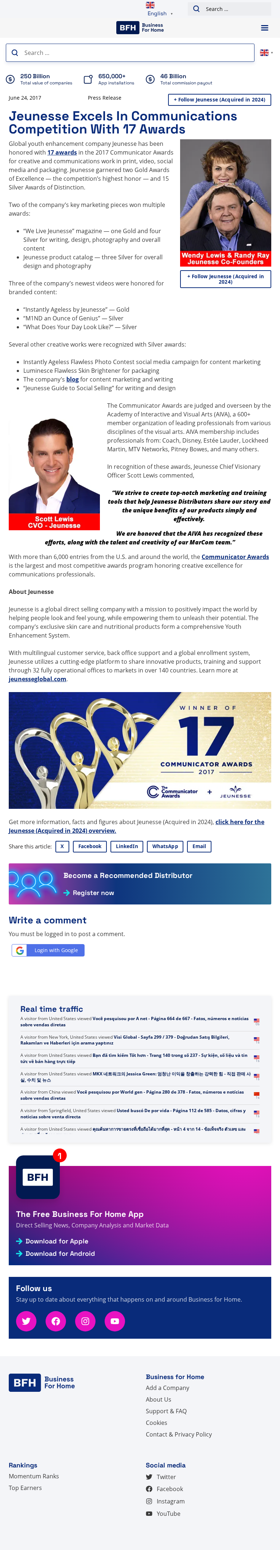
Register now (93, 893)
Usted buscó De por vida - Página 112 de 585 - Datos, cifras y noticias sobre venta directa (133, 1126)
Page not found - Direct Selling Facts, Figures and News (171, 1018)
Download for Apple (57, 1241)
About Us (158, 1399)
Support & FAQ (166, 1411)
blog (72, 379)
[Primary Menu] (264, 28)
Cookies (156, 1423)
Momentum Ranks (34, 1476)
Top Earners (25, 1488)
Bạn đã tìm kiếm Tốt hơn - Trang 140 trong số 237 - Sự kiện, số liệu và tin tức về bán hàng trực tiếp (134, 1070)
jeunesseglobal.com (37, 679)
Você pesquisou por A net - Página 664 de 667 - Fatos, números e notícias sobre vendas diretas (134, 1034)
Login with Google (56, 950)
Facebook (90, 846)
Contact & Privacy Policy (179, 1434)
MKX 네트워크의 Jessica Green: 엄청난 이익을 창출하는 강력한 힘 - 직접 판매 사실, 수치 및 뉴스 (135, 1089)
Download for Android (60, 1253)
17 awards (62, 152)
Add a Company (167, 1388)
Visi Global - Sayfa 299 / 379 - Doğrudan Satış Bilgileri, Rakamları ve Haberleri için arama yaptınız (124, 1052)
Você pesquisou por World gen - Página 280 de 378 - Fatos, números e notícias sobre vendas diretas (132, 1107)
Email (199, 846)
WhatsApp (165, 846)
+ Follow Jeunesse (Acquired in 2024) (220, 99)
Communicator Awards (235, 557)
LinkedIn (127, 846)
